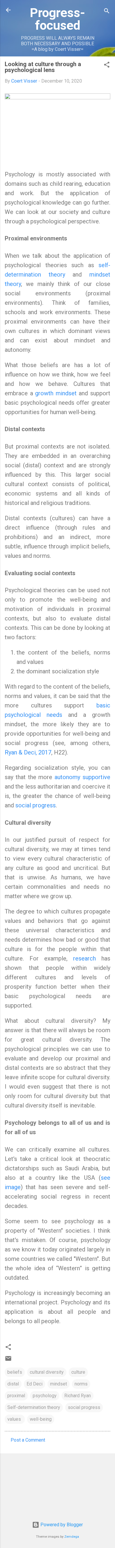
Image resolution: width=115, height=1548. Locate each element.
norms (81, 1384)
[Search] (106, 12)
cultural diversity (47, 1372)
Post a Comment (28, 1440)
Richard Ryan (77, 1395)
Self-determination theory (33, 1407)
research (84, 958)
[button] (106, 65)
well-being (41, 1419)
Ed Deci (34, 1384)
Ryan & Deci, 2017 (28, 752)
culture (78, 1372)
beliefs (14, 1372)
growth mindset (56, 393)
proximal (16, 1395)
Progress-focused (57, 19)
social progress (35, 805)
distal (13, 1384)
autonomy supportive (82, 777)
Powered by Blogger (61, 1524)
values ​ (14, 1419)
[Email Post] (8, 1360)
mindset (58, 1384)
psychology (45, 1395)
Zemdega (71, 1537)
